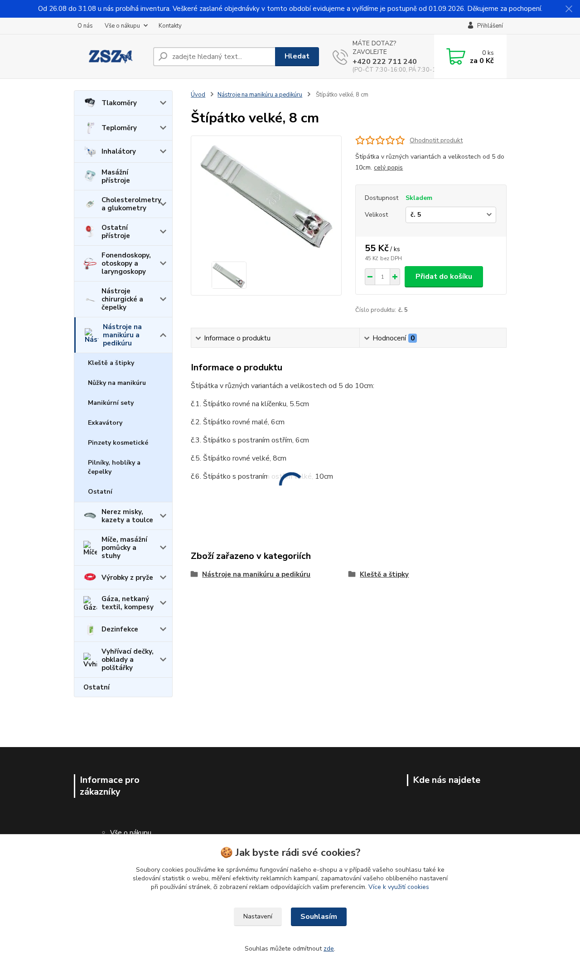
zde (329, 948)
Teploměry (119, 127)
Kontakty (170, 26)
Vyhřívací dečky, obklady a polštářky (128, 659)
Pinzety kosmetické (118, 442)
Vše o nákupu (122, 26)
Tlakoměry (119, 102)
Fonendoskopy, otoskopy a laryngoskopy (126, 263)
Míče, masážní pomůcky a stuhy (124, 547)
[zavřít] (568, 9)
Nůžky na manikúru (117, 383)
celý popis (388, 167)
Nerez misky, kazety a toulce (127, 515)
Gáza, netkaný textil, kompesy (128, 603)
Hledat (297, 56)
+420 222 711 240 (385, 62)
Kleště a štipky (111, 363)
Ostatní (100, 491)
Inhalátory (119, 151)
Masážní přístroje (116, 176)
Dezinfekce (120, 629)
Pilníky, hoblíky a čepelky (114, 467)
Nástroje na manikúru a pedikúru (122, 335)
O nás (85, 26)
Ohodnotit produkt (436, 140)
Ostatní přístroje (116, 231)
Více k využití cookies (398, 887)
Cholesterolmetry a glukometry (131, 204)
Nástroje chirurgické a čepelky (122, 299)
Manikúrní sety (111, 402)
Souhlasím (318, 917)
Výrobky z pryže (127, 577)
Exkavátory (105, 422)
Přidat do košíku (444, 277)
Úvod (198, 95)
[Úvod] (110, 56)
